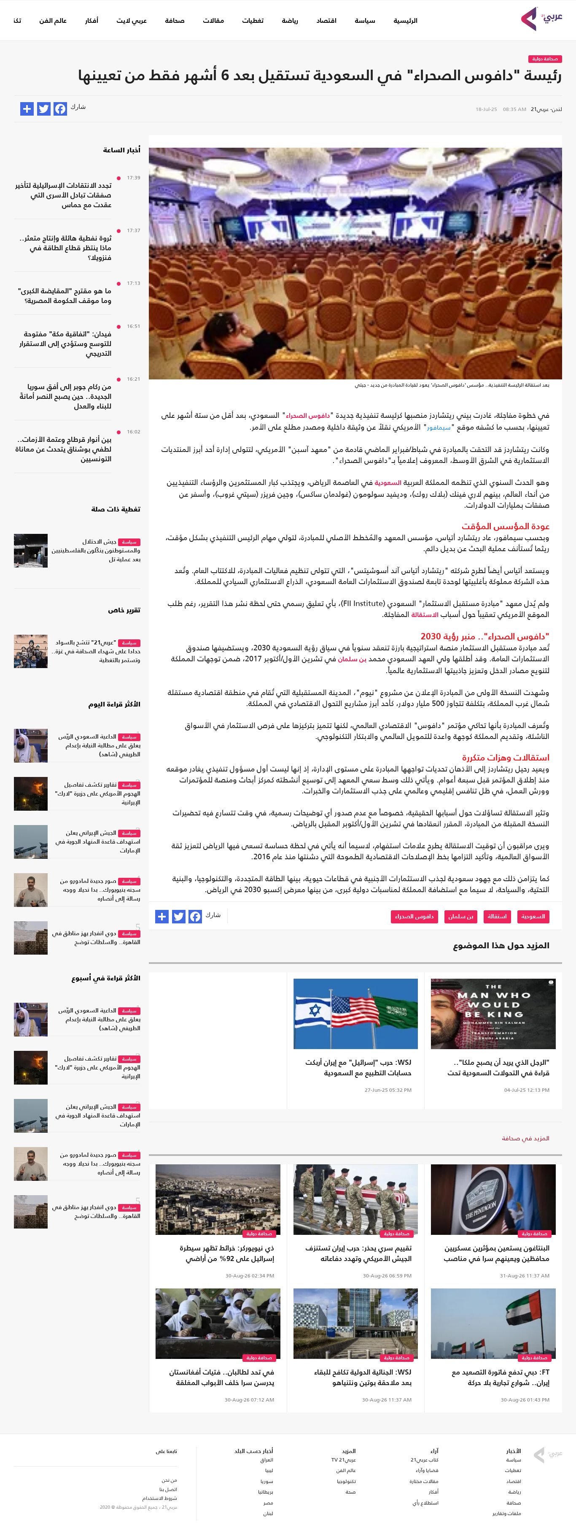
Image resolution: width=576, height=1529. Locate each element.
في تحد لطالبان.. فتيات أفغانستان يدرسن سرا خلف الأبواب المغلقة (222, 1378)
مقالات (213, 21)
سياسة (365, 21)
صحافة (175, 21)
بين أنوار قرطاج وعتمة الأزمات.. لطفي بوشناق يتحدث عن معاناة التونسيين (63, 449)
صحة (351, 1492)
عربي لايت (132, 21)
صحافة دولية (545, 59)
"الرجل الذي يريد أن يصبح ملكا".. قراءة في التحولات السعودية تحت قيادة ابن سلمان (498, 1069)
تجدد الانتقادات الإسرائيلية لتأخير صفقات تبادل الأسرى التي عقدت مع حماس (63, 195)
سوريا (267, 1481)
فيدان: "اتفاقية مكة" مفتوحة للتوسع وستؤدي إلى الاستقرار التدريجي (65, 344)
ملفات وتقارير (507, 1513)
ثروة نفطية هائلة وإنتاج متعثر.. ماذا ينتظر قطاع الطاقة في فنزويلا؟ (65, 248)
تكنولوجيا (346, 1481)
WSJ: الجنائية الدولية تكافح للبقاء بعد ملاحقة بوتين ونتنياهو (363, 1378)
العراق (267, 1460)
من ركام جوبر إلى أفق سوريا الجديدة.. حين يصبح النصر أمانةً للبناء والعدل (65, 397)
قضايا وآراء (427, 1470)
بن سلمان (352, 659)
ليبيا (269, 1470)
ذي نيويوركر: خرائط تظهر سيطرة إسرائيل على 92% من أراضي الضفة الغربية (227, 1254)
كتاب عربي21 (425, 1460)
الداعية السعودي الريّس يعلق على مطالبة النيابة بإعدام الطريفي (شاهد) (99, 746)
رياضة (290, 21)
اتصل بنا (168, 1489)
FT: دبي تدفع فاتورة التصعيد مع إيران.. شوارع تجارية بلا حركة (500, 1378)
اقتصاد (326, 21)
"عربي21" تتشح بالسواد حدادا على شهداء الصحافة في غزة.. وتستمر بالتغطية (95, 651)
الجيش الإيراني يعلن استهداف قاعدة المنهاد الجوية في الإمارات (98, 842)
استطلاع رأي (426, 1503)
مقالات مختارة (424, 1481)
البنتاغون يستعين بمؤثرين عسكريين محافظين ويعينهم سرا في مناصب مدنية (496, 1254)
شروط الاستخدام (160, 1498)
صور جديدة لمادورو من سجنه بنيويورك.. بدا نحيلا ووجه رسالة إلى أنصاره (100, 890)
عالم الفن (53, 21)
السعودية (388, 483)
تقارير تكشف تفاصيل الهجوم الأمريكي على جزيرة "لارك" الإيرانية (97, 794)
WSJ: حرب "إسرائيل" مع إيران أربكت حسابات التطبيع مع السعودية (359, 1068)
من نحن (169, 1480)
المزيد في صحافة (525, 1138)
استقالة (497, 917)
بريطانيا (265, 1492)
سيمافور (439, 427)
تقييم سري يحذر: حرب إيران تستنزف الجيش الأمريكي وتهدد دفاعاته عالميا (359, 1254)
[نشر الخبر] (27, 109)
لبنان (268, 1513)
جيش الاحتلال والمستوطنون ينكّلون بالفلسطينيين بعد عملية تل (96, 551)
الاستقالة (425, 615)
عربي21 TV (343, 1460)
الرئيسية (405, 21)
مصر (268, 1503)
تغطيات (253, 21)
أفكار (91, 21)
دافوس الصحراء (308, 416)
